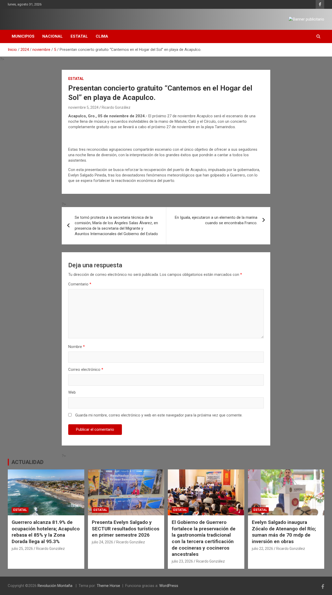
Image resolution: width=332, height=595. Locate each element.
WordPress (168, 585)
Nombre (76, 346)
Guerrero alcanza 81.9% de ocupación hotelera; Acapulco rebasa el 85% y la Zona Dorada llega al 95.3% (46, 531)
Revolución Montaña (55, 585)
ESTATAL (79, 36)
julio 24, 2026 (102, 542)
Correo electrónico (85, 369)
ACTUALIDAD (27, 462)
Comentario (79, 284)
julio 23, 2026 (182, 561)
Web (72, 392)
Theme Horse (108, 585)
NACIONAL (52, 36)
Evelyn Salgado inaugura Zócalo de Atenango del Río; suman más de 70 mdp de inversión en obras (284, 531)
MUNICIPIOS (23, 36)
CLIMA (102, 36)
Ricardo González (116, 107)
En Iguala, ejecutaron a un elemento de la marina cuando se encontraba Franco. (216, 220)
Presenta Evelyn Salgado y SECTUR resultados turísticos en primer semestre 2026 (125, 528)
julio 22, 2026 (262, 548)
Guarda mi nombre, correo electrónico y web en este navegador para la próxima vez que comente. (159, 415)
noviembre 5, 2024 (83, 107)
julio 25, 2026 (22, 548)
